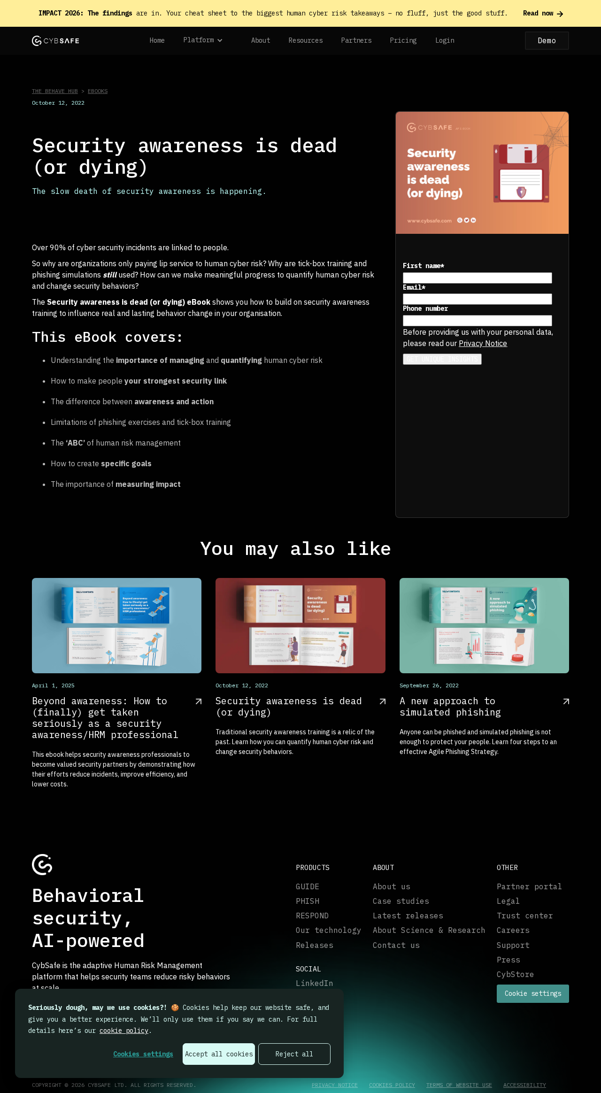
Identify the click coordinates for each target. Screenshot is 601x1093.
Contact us (396, 945)
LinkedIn (314, 983)
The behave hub (55, 90)
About (260, 40)
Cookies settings (143, 1054)
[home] (55, 41)
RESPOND (312, 915)
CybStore (515, 974)
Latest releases (408, 915)
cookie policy (124, 1030)
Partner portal (529, 886)
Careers (513, 930)
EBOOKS (98, 90)
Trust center (525, 915)
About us (391, 886)
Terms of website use (459, 1085)
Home (157, 40)
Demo (547, 40)
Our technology (329, 930)
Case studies (401, 901)
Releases (314, 945)
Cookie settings (533, 993)
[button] (208, 41)
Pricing (403, 40)
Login (444, 40)
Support (513, 945)
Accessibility (524, 1085)
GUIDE (307, 886)
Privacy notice (335, 1085)
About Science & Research (429, 930)
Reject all (294, 1054)
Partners (356, 40)
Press (508, 959)
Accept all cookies (219, 1054)
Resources (306, 40)
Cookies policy (392, 1085)
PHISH (307, 901)
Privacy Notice (483, 343)
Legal (508, 901)
